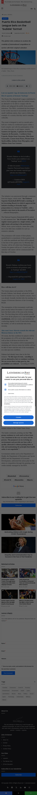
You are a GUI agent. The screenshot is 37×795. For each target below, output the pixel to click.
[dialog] (18, 397)
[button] (18, 393)
